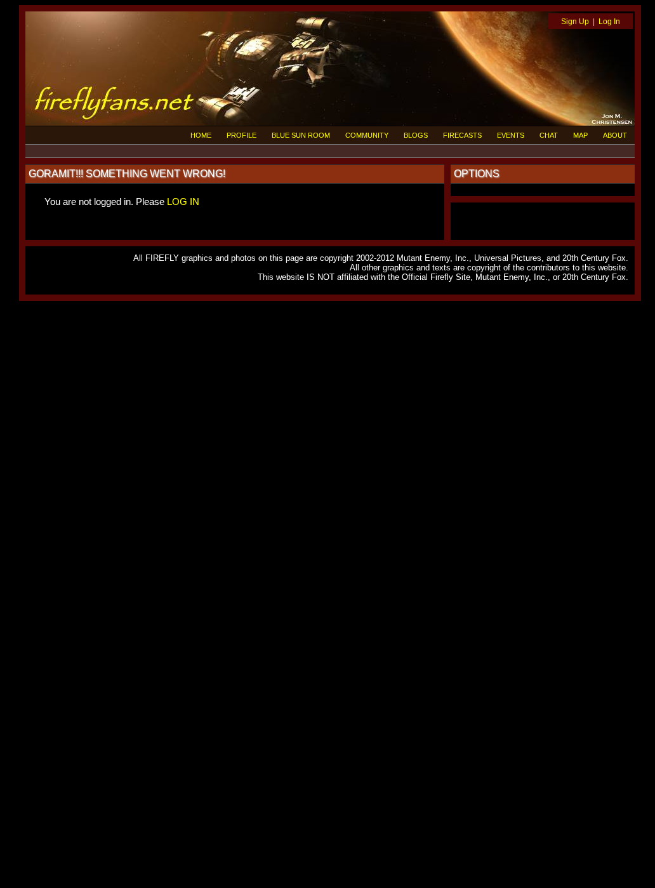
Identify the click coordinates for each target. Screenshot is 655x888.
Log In (609, 21)
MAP (580, 135)
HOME (200, 135)
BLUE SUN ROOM (301, 135)
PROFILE (241, 135)
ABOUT (615, 135)
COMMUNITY (366, 135)
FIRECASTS (462, 135)
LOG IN (183, 201)
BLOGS (416, 135)
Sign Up (575, 21)
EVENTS (510, 135)
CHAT (548, 135)
